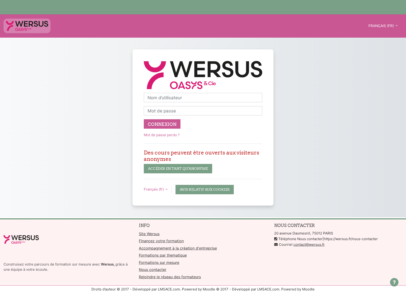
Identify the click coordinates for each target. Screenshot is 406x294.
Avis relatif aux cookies (205, 189)
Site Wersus (149, 233)
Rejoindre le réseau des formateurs (170, 276)
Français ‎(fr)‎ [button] (154, 189)
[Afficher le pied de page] (394, 282)
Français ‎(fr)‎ (381, 26)
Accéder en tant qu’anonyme (178, 168)
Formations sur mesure (159, 262)
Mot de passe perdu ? (162, 135)
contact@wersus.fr (309, 244)
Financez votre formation (161, 240)
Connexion (162, 124)
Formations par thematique (163, 255)
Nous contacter (152, 269)
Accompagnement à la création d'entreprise (178, 248)
